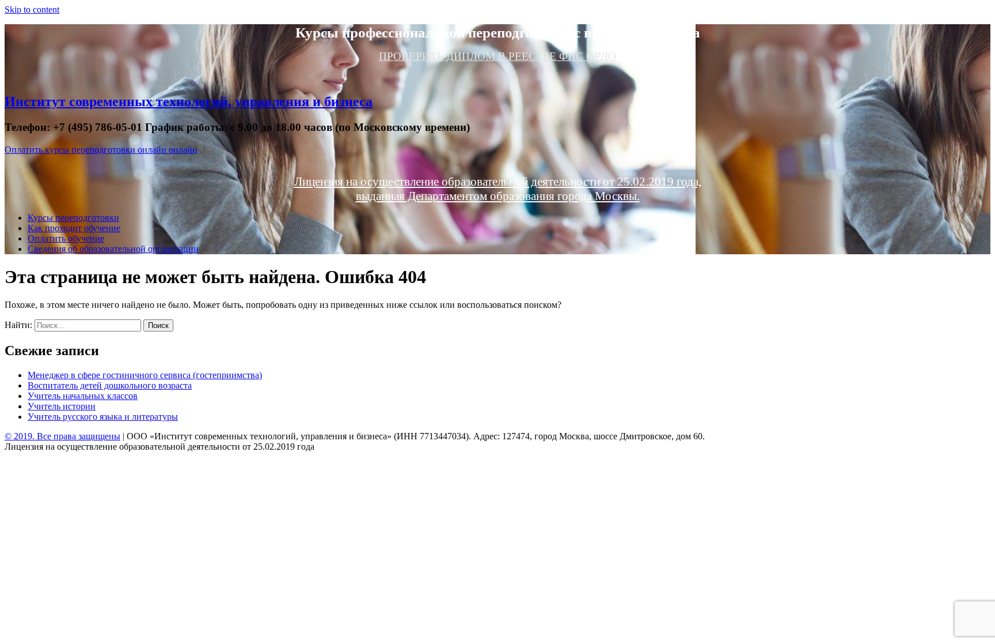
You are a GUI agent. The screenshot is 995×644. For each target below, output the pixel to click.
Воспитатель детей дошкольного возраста (110, 385)
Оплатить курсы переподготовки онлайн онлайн (101, 150)
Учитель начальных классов (83, 396)
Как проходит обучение (74, 228)
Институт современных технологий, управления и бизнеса (189, 101)
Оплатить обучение (66, 238)
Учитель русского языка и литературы (103, 416)
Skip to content (32, 9)
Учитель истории (62, 406)
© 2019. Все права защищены (62, 436)
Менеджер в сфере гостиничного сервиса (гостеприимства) (145, 375)
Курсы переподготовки (73, 218)
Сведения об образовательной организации (113, 249)
